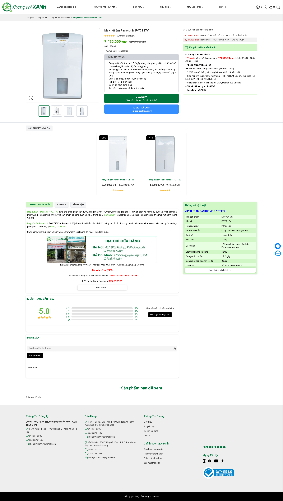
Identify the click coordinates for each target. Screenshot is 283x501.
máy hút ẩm (109, 215)
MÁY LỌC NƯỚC (194, 7)
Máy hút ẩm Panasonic (60, 17)
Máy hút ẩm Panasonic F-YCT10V (165, 180)
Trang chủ (30, 17)
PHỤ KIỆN (164, 7)
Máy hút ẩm (42, 17)
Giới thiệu (148, 422)
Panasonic (123, 51)
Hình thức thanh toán (153, 454)
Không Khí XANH (57, 226)
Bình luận (78, 204)
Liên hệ (222, 7)
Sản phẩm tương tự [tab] (39, 128)
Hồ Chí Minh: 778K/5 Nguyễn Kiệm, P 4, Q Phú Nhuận (222, 40)
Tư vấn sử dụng (151, 431)
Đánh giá (61, 204)
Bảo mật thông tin (152, 463)
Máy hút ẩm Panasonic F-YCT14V (118, 180)
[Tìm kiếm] (278, 7)
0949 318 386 (193, 35)
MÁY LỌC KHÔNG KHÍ (66, 7)
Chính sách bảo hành (153, 458)
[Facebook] (278, 246)
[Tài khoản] (265, 7)
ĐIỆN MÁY (137, 7)
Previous (29, 68)
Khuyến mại (149, 426)
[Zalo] (278, 253)
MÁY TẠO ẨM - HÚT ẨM (104, 7)
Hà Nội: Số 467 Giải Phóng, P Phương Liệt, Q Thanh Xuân (223, 35)
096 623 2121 (193, 40)
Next (97, 68)
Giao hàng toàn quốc (153, 449)
